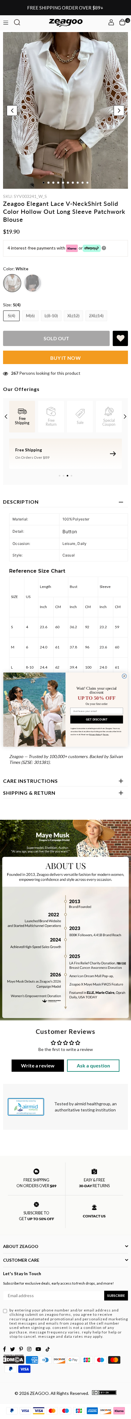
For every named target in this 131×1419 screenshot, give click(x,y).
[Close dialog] (124, 676)
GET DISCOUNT (97, 719)
